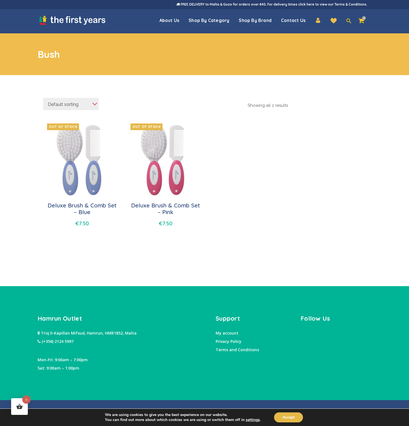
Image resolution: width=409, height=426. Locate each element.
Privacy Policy (229, 341)
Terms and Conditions (237, 349)
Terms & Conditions (350, 4)
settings (253, 419)
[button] (348, 21)
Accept (288, 417)
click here (306, 4)
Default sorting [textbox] (63, 104)
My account (227, 333)
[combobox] (71, 104)
